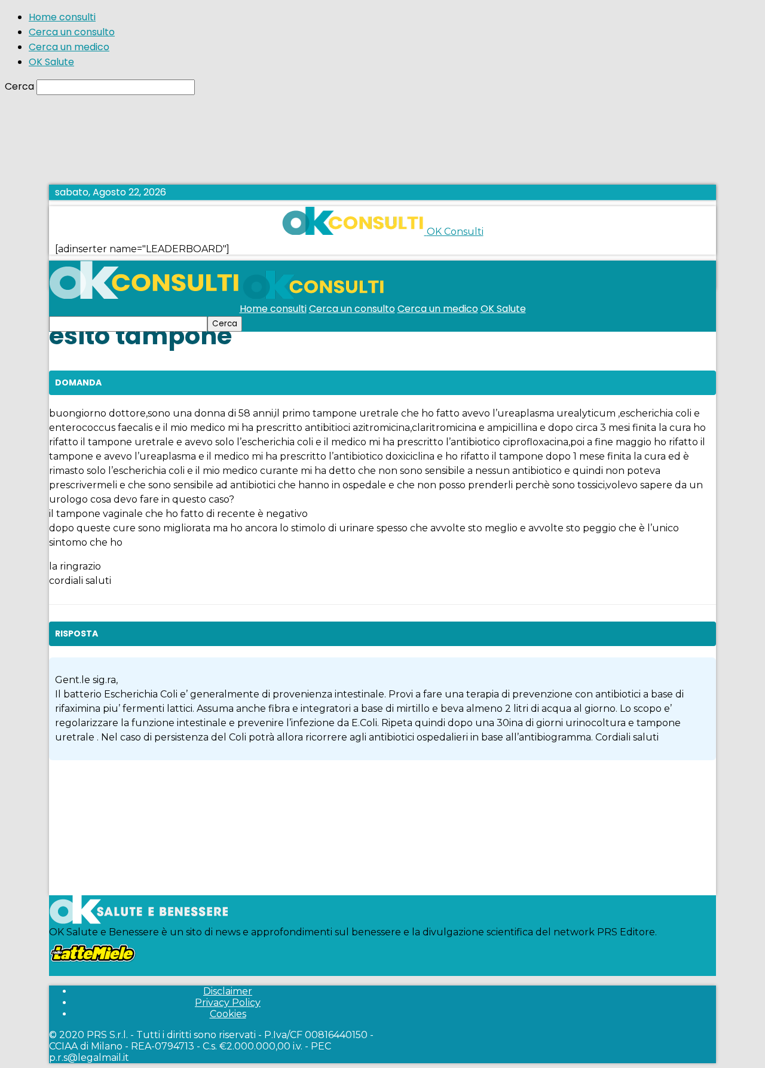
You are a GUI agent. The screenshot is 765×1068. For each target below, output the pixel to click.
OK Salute (51, 62)
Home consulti (62, 17)
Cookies (228, 1014)
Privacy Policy (228, 1002)
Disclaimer (227, 991)
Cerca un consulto (72, 32)
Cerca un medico (69, 47)
